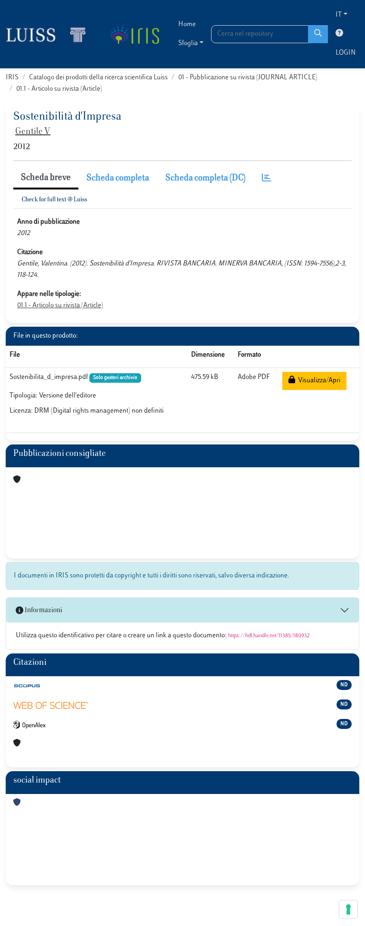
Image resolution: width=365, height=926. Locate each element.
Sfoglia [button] (188, 43)
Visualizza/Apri (317, 380)
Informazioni (42, 610)
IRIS (12, 77)
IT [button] (339, 15)
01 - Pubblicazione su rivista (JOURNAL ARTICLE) (247, 77)
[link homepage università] (134, 34)
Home (187, 24)
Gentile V (32, 132)
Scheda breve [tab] (46, 178)
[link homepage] (50, 34)
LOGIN (345, 53)
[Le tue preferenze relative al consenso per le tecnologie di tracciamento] (348, 909)
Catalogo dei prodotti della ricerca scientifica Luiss (98, 77)
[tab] (266, 179)
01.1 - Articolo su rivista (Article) (59, 89)
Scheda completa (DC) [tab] (205, 178)
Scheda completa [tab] (117, 178)
